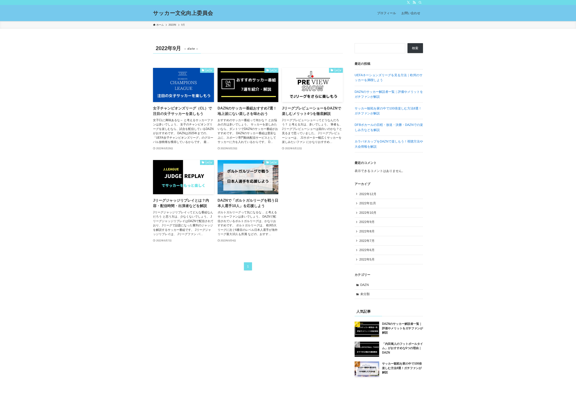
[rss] (414, 2)
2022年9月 (367, 222)
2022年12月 (367, 194)
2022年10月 (367, 212)
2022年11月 (367, 203)
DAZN (364, 285)
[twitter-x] (408, 2)
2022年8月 (367, 231)
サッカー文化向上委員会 (183, 13)
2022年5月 (367, 259)
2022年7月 (367, 241)
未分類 (365, 294)
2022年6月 (367, 250)
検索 (415, 48)
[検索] (420, 2)
